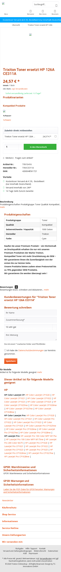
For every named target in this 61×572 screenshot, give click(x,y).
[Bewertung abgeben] (30, 77)
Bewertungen (6, 287)
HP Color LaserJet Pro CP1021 (18, 418)
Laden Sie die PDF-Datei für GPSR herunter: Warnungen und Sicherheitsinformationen (28, 490)
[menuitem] (55, 12)
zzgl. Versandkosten (19, 89)
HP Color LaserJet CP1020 (38, 395)
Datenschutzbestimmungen (31, 350)
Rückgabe (19, 548)
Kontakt (42, 548)
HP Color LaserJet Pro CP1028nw (35, 432)
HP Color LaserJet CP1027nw (19, 408)
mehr (2, 207)
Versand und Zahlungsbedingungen (17, 551)
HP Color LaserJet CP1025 (39, 401)
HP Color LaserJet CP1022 (39, 398)
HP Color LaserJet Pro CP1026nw (21, 429)
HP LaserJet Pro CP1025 (37, 449)
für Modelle (5, 369)
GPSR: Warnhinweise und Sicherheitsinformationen (20, 468)
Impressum (33, 553)
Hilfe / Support (31, 548)
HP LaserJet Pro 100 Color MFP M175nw (24, 439)
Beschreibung (6, 201)
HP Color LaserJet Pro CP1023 (27, 422)
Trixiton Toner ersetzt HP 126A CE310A (23, 136)
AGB (25, 553)
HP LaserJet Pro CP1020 (36, 442)
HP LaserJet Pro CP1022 (37, 446)
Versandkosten (46, 558)
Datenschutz (53, 551)
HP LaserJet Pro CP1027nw (40, 453)
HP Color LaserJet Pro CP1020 (40, 415)
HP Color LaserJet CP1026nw (43, 405)
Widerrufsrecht (40, 551)
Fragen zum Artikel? (23, 158)
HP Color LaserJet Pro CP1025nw (41, 425)
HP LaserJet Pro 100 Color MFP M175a (38, 436)
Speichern (11, 361)
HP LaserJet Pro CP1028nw (16, 456)
